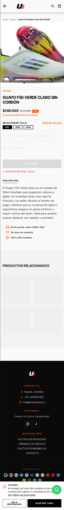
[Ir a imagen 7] (40, 82)
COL (7, 127)
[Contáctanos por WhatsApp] (56, 489)
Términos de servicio (32, 443)
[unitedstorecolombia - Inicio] (20, 6)
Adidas (13, 19)
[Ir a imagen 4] (32, 82)
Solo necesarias (14, 503)
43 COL (20, 148)
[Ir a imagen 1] (24, 82)
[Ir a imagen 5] (34, 82)
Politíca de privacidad (32, 439)
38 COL (20, 136)
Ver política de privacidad (21, 494)
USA (28, 127)
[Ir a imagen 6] (37, 82)
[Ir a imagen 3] (29, 82)
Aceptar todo (44, 503)
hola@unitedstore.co (34, 402)
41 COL (56, 136)
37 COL (8, 136)
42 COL (8, 148)
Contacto (32, 453)
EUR (18, 127)
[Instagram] (27, 424)
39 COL (32, 136)
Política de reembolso (32, 448)
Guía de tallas (51, 123)
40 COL (44, 136)
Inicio (5, 19)
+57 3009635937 (34, 397)
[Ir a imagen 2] (26, 82)
